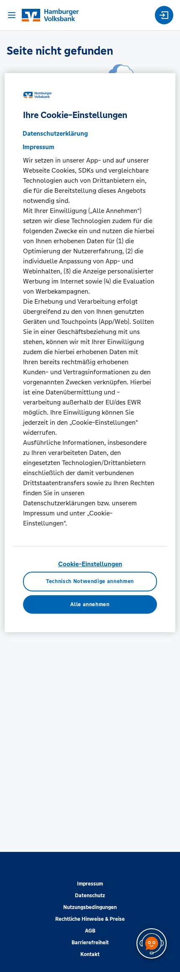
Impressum (90, 883)
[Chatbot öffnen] (151, 943)
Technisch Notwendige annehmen (90, 581)
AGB (90, 930)
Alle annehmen (89, 604)
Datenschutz (90, 895)
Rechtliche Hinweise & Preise (90, 919)
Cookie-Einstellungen (90, 564)
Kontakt (90, 954)
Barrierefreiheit (90, 942)
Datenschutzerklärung (55, 133)
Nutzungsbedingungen (90, 907)
